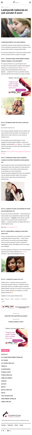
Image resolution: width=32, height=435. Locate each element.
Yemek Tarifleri (6, 401)
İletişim (21, 425)
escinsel (7, 299)
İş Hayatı (3, 384)
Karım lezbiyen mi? (11, 227)
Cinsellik (7, 7)
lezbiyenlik (25, 68)
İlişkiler (3, 381)
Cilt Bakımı (4, 360)
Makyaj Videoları (6, 390)
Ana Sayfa (3, 425)
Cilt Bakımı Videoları (7, 363)
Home (2, 7)
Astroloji (4, 354)
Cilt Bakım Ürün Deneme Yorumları (12, 357)
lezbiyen (24, 251)
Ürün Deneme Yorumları (8, 398)
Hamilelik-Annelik (6, 378)
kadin (12, 299)
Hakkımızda (10, 425)
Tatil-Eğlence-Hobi (7, 396)
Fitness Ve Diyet (6, 372)
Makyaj (3, 387)
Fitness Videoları (6, 375)
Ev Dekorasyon (5, 369)
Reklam (16, 425)
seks (3, 301)
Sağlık (3, 392)
